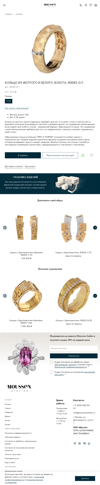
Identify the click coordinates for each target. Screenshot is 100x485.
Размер (8, 96)
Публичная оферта (12, 437)
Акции (7, 424)
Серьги (8, 408)
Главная (8, 14)
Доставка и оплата (14, 166)
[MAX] (89, 443)
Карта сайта (10, 462)
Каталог (19, 14)
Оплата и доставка (13, 454)
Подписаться (74, 356)
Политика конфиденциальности (18, 433)
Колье (7, 420)
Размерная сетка (12, 458)
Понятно (85, 478)
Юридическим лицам (13, 471)
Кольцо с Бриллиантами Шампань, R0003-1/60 (26, 321)
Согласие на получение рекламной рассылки (19, 449)
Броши (7, 416)
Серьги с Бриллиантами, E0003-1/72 (73, 252)
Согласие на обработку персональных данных (21, 442)
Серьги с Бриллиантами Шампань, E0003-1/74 (26, 253)
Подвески (9, 412)
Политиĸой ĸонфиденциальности (71, 367)
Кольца (8, 404)
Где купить (30, 166)
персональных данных (65, 364)
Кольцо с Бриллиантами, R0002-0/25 (74, 320)
